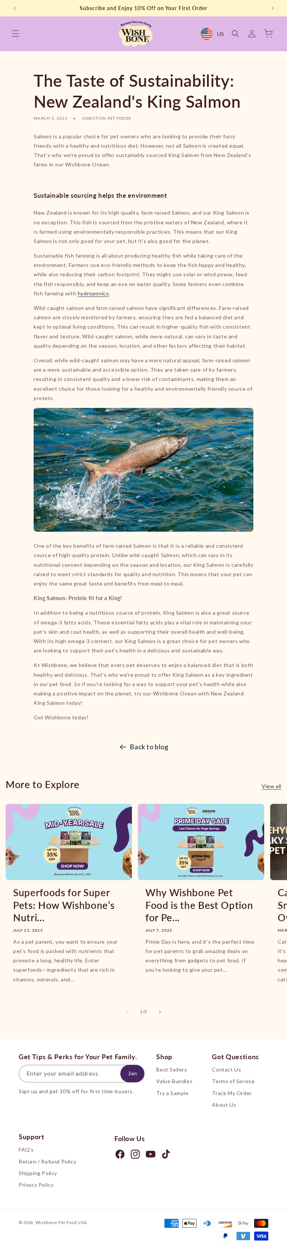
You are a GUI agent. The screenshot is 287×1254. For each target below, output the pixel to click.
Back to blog (149, 747)
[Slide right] (160, 1011)
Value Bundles (174, 1081)
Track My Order (231, 1093)
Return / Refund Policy (47, 1161)
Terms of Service (233, 1081)
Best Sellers (171, 1069)
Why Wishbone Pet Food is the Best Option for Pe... (199, 904)
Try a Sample (172, 1093)
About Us (224, 1104)
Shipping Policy (38, 1173)
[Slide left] (127, 1011)
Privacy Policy (36, 1184)
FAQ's (26, 1149)
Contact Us (226, 1069)
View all (271, 786)
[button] (15, 33)
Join (132, 1073)
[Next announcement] (272, 8)
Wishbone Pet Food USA (61, 1222)
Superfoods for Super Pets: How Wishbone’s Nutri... (63, 904)
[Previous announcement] (14, 8)
